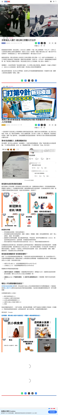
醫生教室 (11, 86)
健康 (7, 86)
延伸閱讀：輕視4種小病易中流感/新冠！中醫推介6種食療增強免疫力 (21, 315)
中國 (7, 38)
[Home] (7, 1)
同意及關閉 (52, 412)
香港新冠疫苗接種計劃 (8, 286)
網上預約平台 (8, 288)
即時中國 (11, 38)
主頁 (4, 38)
